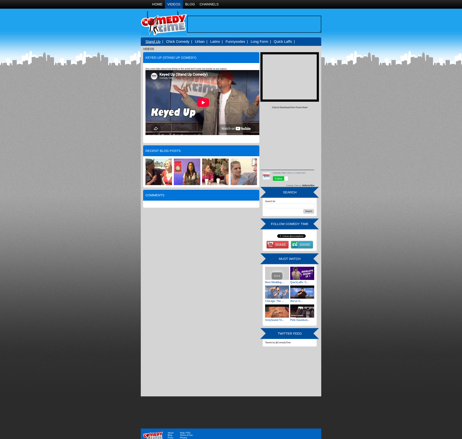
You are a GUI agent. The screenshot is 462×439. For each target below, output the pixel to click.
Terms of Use (186, 435)
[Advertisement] (253, 24)
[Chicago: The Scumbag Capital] (277, 292)
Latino (215, 42)
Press (170, 437)
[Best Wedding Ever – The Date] (277, 273)
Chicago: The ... (274, 300)
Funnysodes (235, 42)
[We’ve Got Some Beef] (302, 292)
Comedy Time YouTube (278, 244)
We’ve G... (296, 300)
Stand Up (152, 42)
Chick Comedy (177, 42)
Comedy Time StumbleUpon (302, 244)
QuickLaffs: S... (299, 282)
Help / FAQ (185, 433)
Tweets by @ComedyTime (278, 342)
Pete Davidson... (300, 319)
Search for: (270, 201)
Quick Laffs (283, 42)
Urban (200, 42)
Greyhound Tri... (274, 319)
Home (157, 4)
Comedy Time (164, 23)
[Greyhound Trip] (277, 311)
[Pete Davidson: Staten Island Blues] (302, 311)
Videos (173, 4)
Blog (190, 4)
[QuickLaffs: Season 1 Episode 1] (302, 273)
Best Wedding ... (274, 282)
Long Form (259, 42)
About (170, 433)
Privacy (183, 437)
